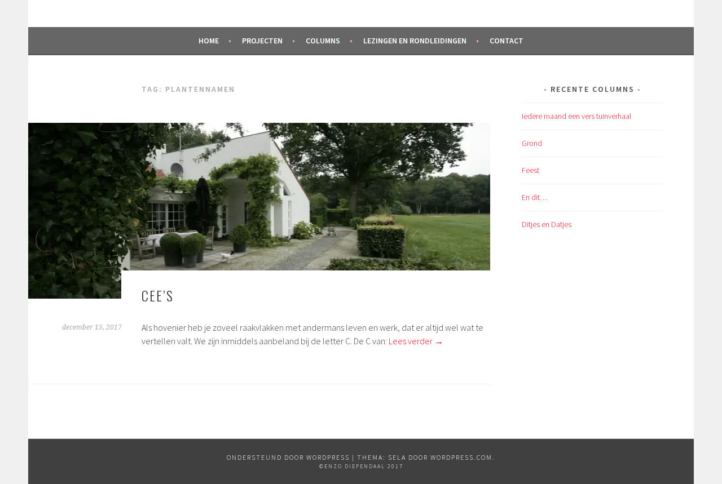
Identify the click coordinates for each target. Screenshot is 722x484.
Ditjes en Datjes (546, 224)
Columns (323, 40)
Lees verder (416, 341)
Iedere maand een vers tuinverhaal (576, 116)
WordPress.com (461, 457)
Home (209, 40)
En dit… (534, 197)
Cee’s (158, 295)
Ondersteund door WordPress (288, 457)
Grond (532, 143)
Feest (530, 170)
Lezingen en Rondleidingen (414, 40)
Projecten (262, 40)
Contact (506, 40)
